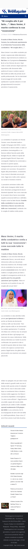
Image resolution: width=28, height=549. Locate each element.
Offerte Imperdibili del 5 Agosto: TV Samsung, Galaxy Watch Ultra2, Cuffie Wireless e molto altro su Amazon (16, 448)
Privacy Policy (14, 526)
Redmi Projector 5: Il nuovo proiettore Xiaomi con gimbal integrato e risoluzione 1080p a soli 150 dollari (16, 464)
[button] (25, 16)
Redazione (6, 526)
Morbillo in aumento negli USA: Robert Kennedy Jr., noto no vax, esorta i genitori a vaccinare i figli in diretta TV (16, 479)
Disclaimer (22, 526)
